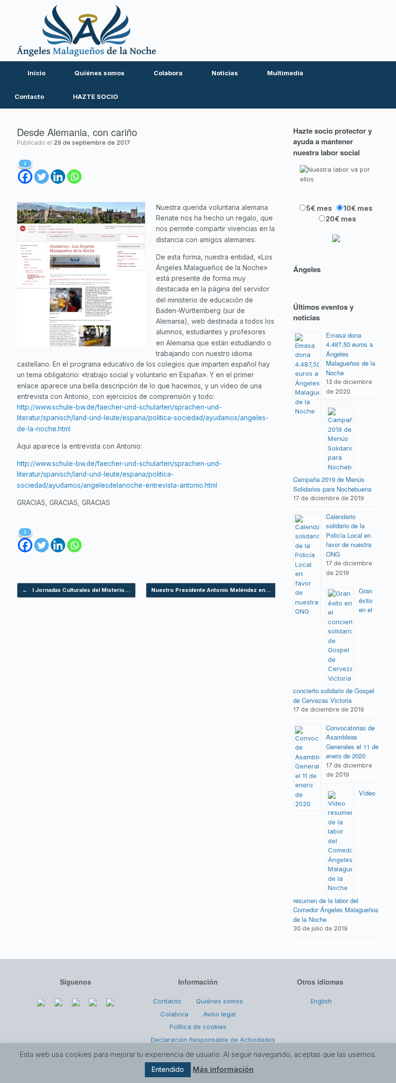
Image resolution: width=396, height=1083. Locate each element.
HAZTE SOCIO (95, 96)
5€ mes (319, 208)
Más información (223, 1069)
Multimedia (285, 73)
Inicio (36, 73)
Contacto (29, 96)
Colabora (168, 73)
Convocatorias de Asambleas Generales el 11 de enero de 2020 (352, 742)
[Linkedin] (58, 171)
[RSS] (352, 30)
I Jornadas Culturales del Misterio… (76, 590)
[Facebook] (290, 30)
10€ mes (358, 208)
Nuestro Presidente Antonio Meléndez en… (216, 590)
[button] (382, 85)
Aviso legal (219, 1014)
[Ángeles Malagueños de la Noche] (86, 30)
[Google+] (76, 1000)
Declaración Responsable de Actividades (213, 1039)
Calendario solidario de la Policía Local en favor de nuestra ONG (348, 535)
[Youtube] (331, 30)
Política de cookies (198, 1026)
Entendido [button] (168, 1069)
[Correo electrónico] (372, 30)
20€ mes (340, 219)
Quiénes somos (99, 73)
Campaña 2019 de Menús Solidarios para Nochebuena (332, 484)
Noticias (225, 73)
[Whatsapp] (74, 171)
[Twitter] (310, 30)
